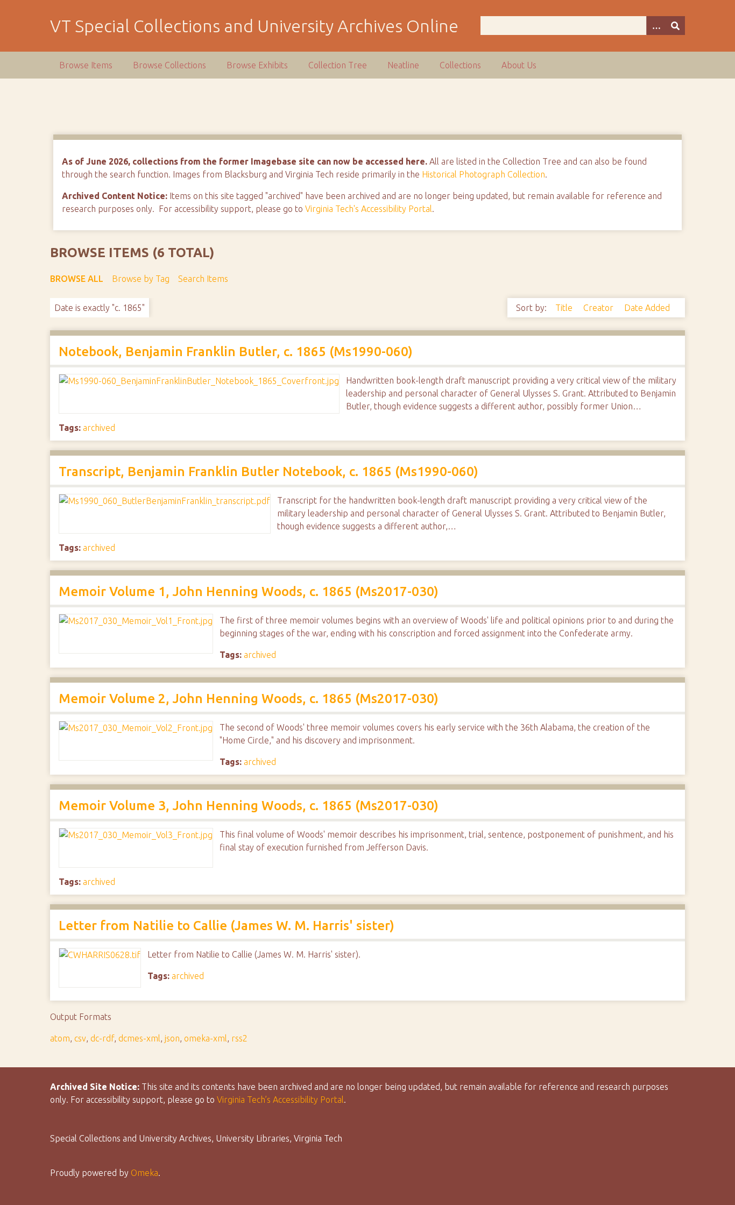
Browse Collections (169, 65)
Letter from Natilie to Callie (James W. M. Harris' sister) (226, 925)
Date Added (647, 308)
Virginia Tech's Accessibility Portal (368, 209)
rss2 (239, 1038)
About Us (518, 65)
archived (99, 428)
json (172, 1038)
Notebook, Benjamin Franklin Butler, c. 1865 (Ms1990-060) (236, 351)
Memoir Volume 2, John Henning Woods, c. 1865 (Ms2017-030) (249, 698)
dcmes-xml (139, 1038)
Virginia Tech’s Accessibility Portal (280, 1099)
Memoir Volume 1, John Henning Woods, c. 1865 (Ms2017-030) (249, 591)
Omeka (144, 1173)
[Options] (656, 25)
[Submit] (675, 25)
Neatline (403, 65)
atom (60, 1038)
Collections (460, 65)
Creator (599, 308)
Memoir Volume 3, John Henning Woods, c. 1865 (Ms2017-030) (249, 805)
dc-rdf (102, 1038)
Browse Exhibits (257, 65)
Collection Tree (337, 65)
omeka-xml (205, 1038)
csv (80, 1038)
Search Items (203, 278)
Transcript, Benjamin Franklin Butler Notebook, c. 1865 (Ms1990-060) (268, 471)
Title (565, 308)
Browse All (76, 278)
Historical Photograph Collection (483, 174)
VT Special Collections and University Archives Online (254, 26)
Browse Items (85, 65)
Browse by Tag (140, 278)
